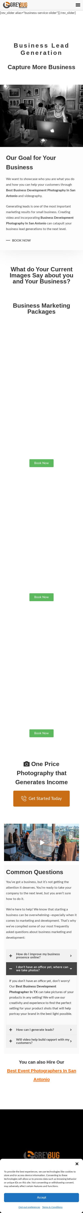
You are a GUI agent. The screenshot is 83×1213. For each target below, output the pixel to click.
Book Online (41, 1129)
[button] (77, 1164)
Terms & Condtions (52, 1207)
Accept (41, 1197)
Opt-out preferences (29, 1207)
